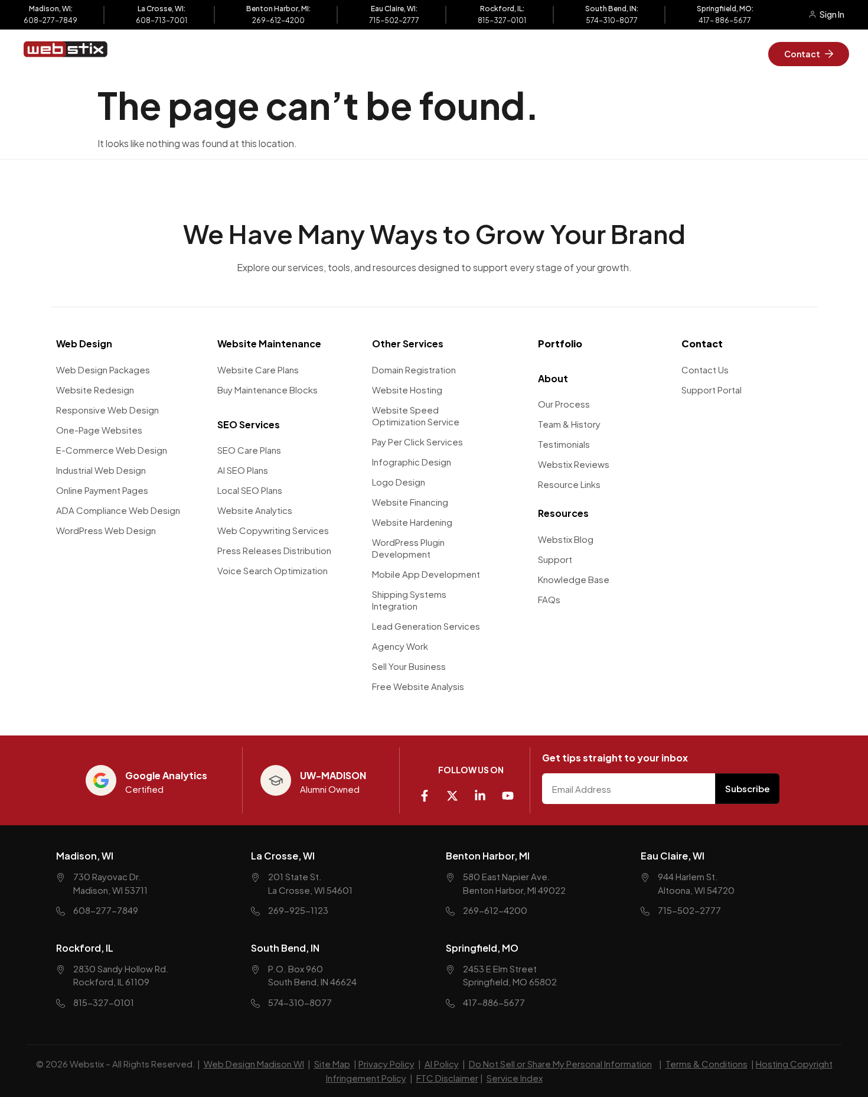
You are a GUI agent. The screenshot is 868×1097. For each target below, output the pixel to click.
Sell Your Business (409, 666)
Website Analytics (254, 510)
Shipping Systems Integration (409, 599)
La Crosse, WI (283, 855)
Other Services (407, 343)
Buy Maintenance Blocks (267, 389)
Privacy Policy (386, 1063)
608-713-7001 (161, 20)
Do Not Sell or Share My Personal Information (560, 1063)
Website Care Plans (258, 369)
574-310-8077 (612, 20)
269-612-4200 (278, 20)
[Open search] (632, 54)
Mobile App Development (426, 574)
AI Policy (442, 1063)
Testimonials (564, 444)
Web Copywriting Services (273, 530)
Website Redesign (95, 389)
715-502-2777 (394, 20)
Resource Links (569, 484)
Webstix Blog (565, 539)
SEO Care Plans (249, 449)
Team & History (569, 423)
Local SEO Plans (249, 490)
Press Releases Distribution (274, 550)
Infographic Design (411, 461)
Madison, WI (84, 855)
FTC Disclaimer (447, 1077)
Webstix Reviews (573, 464)
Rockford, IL (84, 948)
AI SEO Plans (242, 470)
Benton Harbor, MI (488, 855)
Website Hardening (412, 522)
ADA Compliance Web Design (118, 510)
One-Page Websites (99, 429)
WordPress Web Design (106, 530)
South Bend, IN (285, 948)
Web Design (84, 343)
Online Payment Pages (102, 490)
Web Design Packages (103, 369)
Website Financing (410, 501)
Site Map (332, 1063)
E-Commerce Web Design (111, 449)
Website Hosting (407, 389)
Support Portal (711, 389)
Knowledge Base (573, 579)
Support (555, 559)
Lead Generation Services (426, 625)
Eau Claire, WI (672, 855)
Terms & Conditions (706, 1063)
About (553, 378)
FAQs (549, 599)
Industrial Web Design (101, 470)
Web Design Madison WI (254, 1063)
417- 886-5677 (725, 20)
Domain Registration (414, 369)
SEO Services (248, 424)
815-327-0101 (502, 20)
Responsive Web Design (107, 409)
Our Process (564, 403)
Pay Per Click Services (417, 441)
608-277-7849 (50, 20)
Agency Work (400, 646)
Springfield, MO (482, 948)
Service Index (515, 1077)
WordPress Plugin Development (408, 547)
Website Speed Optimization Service (415, 415)
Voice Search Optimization (272, 570)
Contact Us (705, 369)
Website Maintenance (269, 343)
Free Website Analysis (418, 686)
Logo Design (398, 481)
